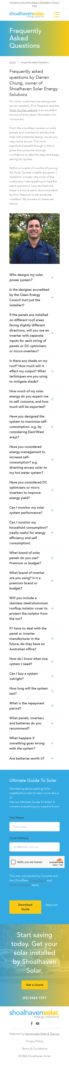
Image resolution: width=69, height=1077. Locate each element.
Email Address (20, 838)
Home (12, 62)
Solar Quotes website (23, 110)
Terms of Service (20, 885)
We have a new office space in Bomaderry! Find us (34, 4)
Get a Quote (34, 984)
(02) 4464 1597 (35, 997)
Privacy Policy (37, 880)
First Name (16, 817)
